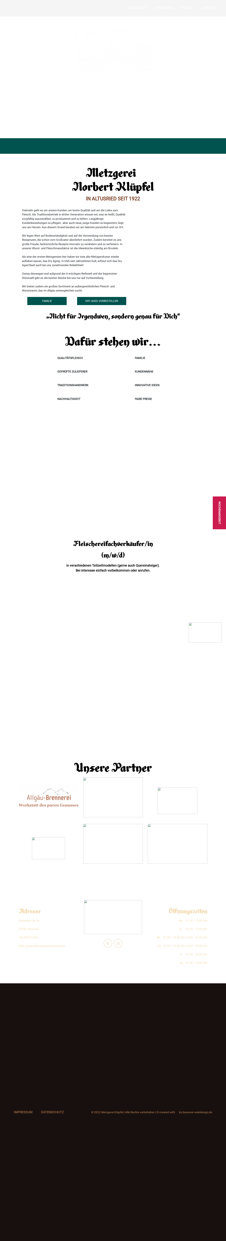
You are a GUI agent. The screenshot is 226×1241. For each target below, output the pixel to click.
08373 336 (31, 937)
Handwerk (164, 8)
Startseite (137, 8)
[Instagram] (118, 943)
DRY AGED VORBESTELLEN (101, 301)
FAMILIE (47, 301)
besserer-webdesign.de (197, 1112)
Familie (187, 8)
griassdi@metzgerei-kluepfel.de (45, 946)
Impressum (23, 1112)
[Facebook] (108, 943)
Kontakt (209, 8)
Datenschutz (52, 1112)
